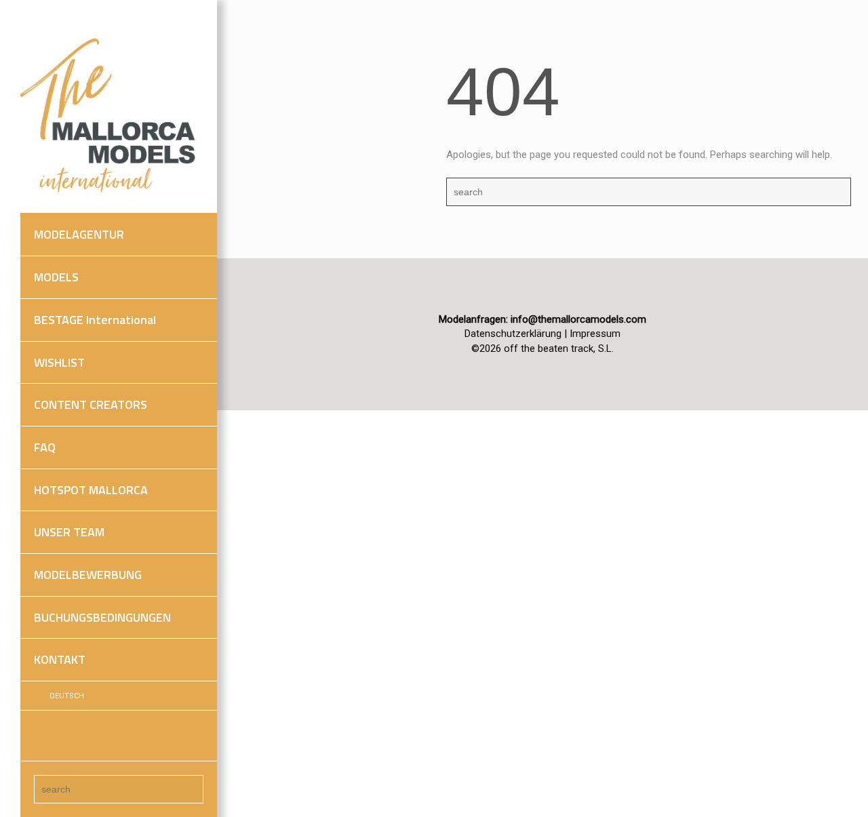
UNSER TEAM (69, 532)
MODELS (56, 277)
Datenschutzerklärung (513, 333)
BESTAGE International (95, 320)
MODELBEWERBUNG (88, 574)
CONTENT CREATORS (90, 404)
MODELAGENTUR (79, 234)
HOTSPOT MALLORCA (91, 490)
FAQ (45, 447)
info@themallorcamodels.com (578, 319)
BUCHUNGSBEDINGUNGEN (102, 617)
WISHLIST (59, 362)
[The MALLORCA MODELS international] (111, 116)
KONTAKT (59, 659)
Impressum (595, 333)
